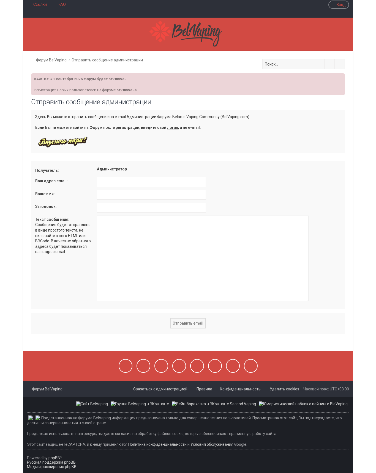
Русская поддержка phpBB (51, 462)
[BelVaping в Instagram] (143, 366)
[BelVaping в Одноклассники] (215, 366)
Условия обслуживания (211, 444)
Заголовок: (46, 206)
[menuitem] (59, 4)
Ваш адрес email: (51, 181)
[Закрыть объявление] (340, 77)
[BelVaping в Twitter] (197, 366)
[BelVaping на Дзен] (233, 366)
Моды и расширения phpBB (52, 466)
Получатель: (47, 170)
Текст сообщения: (52, 219)
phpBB (54, 458)
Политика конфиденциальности (157, 444)
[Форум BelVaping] (188, 34)
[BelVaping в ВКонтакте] (125, 366)
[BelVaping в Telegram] (251, 366)
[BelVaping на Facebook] (161, 366)
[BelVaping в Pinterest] (179, 366)
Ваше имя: (45, 194)
